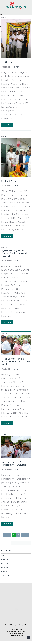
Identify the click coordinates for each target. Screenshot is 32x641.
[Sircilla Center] (16, 38)
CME (2, 555)
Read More (7, 125)
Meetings (4, 571)
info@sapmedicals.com (15, 633)
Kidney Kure (5, 567)
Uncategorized (5, 575)
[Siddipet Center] (16, 157)
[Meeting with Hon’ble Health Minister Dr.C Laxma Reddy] (16, 345)
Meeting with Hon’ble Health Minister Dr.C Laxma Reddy (15, 362)
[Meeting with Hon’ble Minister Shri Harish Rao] (16, 447)
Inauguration (5, 563)
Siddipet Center (9, 181)
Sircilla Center (8, 62)
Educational (4, 559)
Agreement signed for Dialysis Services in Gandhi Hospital (15, 253)
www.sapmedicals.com (16, 635)
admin (15, 67)
